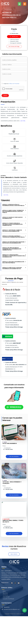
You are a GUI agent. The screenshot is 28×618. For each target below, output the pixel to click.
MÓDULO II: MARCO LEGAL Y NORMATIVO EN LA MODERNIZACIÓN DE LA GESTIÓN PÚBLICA (13, 211)
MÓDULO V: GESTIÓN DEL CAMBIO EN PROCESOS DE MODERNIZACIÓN (12, 230)
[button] (8, 9)
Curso (5, 442)
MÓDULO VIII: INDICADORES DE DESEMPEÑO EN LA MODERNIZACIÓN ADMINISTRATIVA (11, 249)
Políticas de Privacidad (14, 83)
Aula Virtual (6, 596)
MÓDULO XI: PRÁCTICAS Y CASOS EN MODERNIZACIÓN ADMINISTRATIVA (12, 268)
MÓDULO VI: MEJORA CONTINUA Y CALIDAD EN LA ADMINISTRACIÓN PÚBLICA (13, 236)
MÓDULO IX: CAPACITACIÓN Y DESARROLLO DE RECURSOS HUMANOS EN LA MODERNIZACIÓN (14, 256)
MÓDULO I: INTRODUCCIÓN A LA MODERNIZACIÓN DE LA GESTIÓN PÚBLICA (13, 205)
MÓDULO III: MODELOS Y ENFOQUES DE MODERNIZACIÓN (12, 218)
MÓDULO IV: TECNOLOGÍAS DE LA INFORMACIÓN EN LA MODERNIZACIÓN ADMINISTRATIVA (12, 224)
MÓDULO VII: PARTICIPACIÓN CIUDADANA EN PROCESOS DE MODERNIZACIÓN (13, 242)
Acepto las (11, 83)
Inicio (4, 591)
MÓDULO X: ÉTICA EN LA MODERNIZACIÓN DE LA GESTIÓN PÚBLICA (13, 262)
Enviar (5, 95)
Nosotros (5, 593)
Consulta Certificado (8, 598)
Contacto (5, 595)
